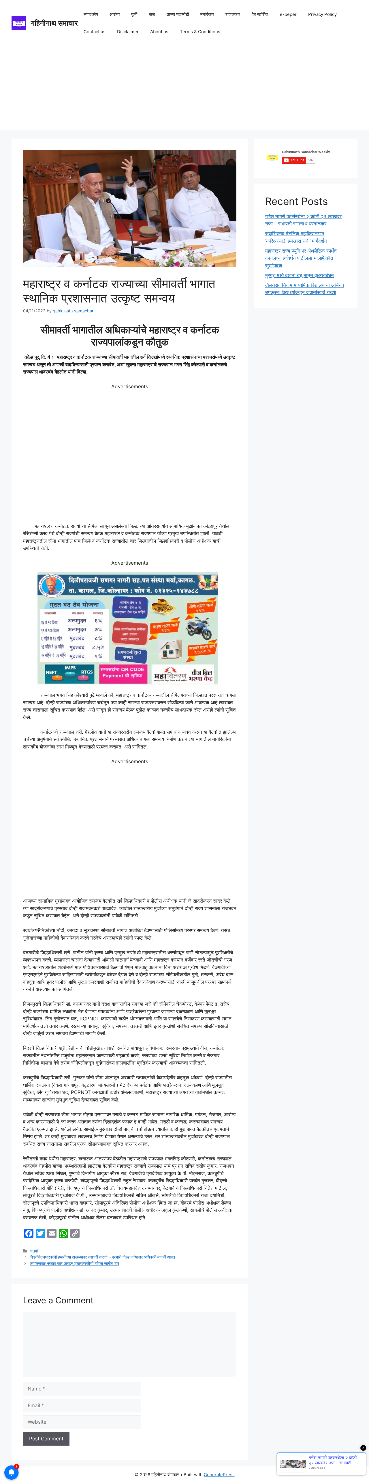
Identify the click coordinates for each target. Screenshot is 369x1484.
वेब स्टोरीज (260, 14)
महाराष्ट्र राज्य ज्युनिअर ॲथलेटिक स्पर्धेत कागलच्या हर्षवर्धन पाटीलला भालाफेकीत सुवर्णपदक (301, 258)
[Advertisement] (184, 89)
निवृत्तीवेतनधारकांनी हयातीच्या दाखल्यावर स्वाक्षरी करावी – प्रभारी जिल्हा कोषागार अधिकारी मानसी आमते (102, 1257)
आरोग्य (115, 14)
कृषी (134, 14)
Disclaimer (128, 31)
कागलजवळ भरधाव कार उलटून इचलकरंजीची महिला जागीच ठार (74, 1263)
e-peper (288, 14)
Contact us (95, 31)
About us (159, 31)
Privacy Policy (322, 14)
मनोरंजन (207, 14)
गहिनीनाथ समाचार (54, 23)
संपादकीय (91, 14)
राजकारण (232, 14)
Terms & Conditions (200, 31)
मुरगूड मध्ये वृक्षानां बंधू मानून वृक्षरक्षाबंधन (299, 275)
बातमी (34, 1250)
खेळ (152, 14)
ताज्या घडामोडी (178, 14)
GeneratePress (219, 1474)
